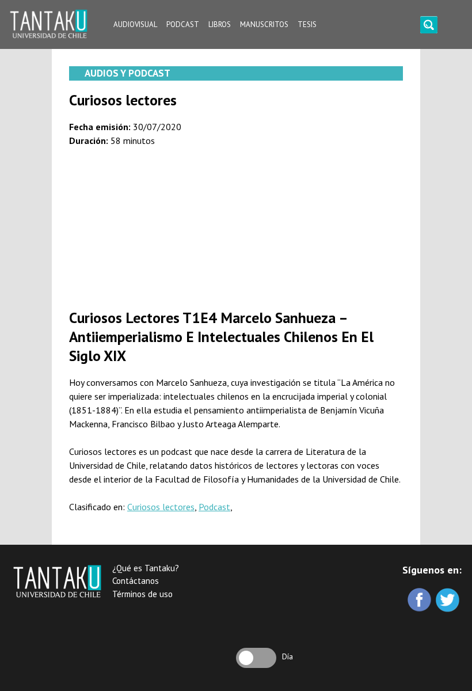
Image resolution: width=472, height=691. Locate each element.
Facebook (420, 601)
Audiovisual (135, 24)
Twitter (449, 601)
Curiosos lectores (161, 506)
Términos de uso (142, 594)
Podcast (182, 24)
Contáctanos (135, 580)
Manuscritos (264, 24)
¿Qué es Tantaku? (145, 568)
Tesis (307, 24)
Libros (219, 24)
